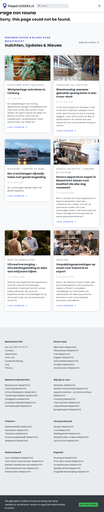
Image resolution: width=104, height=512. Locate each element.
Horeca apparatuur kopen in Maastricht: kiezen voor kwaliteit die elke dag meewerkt (76, 182)
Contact (9, 350)
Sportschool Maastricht (66, 440)
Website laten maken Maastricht (71, 437)
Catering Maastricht (15, 388)
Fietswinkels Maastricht (66, 350)
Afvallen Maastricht (64, 364)
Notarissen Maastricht (16, 430)
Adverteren (11, 354)
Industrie (62, 260)
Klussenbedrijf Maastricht (18, 426)
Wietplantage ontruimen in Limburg (26, 91)
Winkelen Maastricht (65, 385)
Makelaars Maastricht (16, 440)
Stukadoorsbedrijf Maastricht (20, 402)
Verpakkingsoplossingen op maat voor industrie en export (75, 267)
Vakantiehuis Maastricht (66, 406)
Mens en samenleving (21, 260)
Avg (7, 364)
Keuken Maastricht (64, 426)
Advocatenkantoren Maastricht (22, 468)
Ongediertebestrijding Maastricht (71, 471)
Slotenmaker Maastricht (18, 471)
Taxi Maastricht (62, 354)
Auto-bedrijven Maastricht (19, 457)
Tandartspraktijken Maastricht (21, 395)
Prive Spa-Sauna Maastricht (68, 461)
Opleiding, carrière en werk (26, 169)
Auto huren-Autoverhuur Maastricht (24, 461)
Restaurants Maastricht (17, 385)
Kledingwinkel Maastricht (67, 433)
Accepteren (88, 504)
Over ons (9, 357)
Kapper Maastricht (64, 357)
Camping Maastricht (65, 399)
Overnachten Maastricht (67, 402)
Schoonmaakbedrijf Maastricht (21, 437)
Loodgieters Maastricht (17, 399)
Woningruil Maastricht (65, 457)
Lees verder (16, 127)
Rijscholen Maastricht (65, 347)
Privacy (9, 367)
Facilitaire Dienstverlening (25, 85)
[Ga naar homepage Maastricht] (18, 6)
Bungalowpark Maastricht (67, 409)
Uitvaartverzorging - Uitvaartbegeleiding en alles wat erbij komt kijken (27, 267)
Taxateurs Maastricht (16, 433)
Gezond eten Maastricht (67, 367)
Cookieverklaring (14, 361)
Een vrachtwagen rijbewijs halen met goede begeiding (26, 175)
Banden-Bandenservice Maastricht (23, 464)
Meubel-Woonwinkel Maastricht (71, 388)
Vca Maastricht (62, 430)
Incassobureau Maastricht (68, 464)
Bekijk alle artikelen (87, 42)
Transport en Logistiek (72, 85)
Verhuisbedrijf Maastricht (18, 406)
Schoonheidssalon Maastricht (20, 392)
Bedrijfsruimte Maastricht (67, 468)
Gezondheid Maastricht (66, 361)
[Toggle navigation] (99, 6)
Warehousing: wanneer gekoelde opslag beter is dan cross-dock (76, 93)
